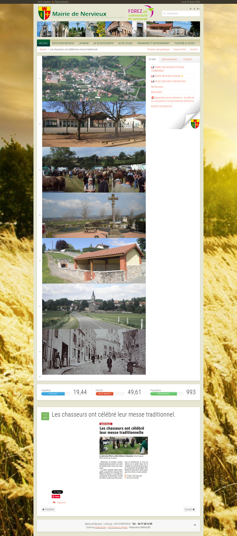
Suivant (189, 509)
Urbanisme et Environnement (153, 43)
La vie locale (125, 43)
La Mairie (84, 43)
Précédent (49, 509)
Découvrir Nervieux (63, 43)
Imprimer (61, 502)
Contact (193, 49)
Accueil (43, 43)
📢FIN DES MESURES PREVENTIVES (168, 81)
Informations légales (118, 527)
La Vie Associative (103, 43)
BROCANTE (156, 92)
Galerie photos (62, 2)
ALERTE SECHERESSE (161, 106)
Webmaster (100, 527)
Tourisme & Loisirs (184, 43)
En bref (152, 59)
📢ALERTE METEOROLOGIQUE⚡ (167, 76)
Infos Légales (44, 2)
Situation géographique (158, 49)
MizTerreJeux (157, 86)
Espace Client (179, 49)
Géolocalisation (169, 59)
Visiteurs (187, 59)
